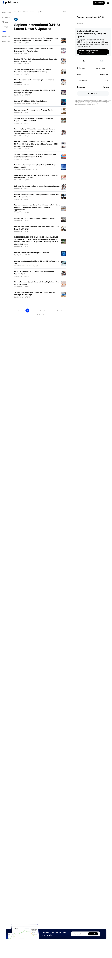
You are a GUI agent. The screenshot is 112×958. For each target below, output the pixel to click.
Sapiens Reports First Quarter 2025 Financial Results (33, 110)
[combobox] (101, 68)
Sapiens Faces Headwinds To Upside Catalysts (31, 253)
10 (61, 310)
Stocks (20, 12)
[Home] (10, 2)
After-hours (6, 41)
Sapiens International (30, 12)
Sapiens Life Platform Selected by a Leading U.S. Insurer (34, 218)
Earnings (5, 27)
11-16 (38, 314)
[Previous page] (19, 310)
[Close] (103, 932)
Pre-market (6, 37)
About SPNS (6, 12)
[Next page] (43, 314)
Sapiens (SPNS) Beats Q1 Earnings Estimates (30, 101)
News (4, 32)
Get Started (99, 3)
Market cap (6, 17)
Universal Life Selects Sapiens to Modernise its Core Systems (37, 186)
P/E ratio (5, 22)
